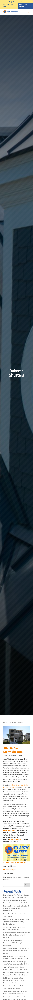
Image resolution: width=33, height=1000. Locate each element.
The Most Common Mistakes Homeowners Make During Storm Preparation (14, 943)
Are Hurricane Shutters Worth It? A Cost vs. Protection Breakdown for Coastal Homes (16, 950)
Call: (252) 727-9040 (8, 5)
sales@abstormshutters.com (17, 2)
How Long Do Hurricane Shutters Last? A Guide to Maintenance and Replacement (16, 908)
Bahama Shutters (17, 722)
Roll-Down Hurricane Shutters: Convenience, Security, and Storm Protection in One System (14, 980)
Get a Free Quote (23, 6)
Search (27, 885)
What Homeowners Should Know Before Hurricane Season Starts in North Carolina (16, 935)
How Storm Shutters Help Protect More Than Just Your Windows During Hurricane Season (16, 921)
